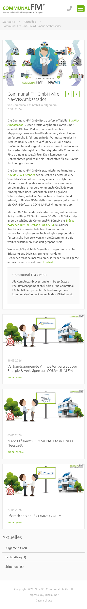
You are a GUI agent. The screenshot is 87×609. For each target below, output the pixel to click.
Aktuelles (30, 21)
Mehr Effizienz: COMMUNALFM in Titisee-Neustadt (40, 442)
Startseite (8, 21)
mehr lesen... (15, 377)
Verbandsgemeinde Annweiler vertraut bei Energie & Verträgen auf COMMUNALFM (42, 368)
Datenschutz (43, 600)
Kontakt (48, 262)
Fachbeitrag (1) (15, 557)
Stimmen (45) (14, 566)
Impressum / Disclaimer (43, 594)
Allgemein (50, 105)
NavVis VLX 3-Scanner (21, 174)
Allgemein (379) (16, 548)
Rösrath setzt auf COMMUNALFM (34, 515)
